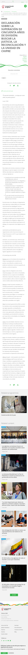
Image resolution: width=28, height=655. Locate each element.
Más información (4, 650)
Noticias (3, 629)
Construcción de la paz (8, 91)
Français (25, 58)
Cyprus (4, 77)
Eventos (3, 631)
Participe (16, 625)
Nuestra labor (4, 634)
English (25, 56)
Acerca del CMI (4, 625)
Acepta (4, 653)
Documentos (14, 11)
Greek (25, 61)
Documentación (7, 11)
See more (14, 594)
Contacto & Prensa (19, 629)
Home (1, 11)
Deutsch (25, 60)
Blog (15, 631)
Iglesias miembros (5, 627)
